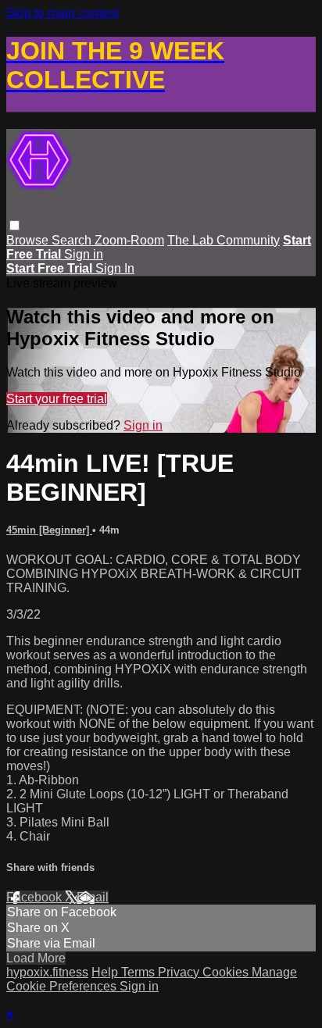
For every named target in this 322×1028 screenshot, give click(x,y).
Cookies (227, 972)
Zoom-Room (129, 240)
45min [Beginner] (49, 530)
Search (73, 240)
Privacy (180, 972)
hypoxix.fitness (47, 972)
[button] (14, 225)
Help (106, 972)
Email (93, 897)
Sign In (114, 268)
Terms (139, 972)
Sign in (83, 254)
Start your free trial (56, 398)
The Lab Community (223, 240)
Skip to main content (62, 13)
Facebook (35, 897)
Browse (29, 240)
